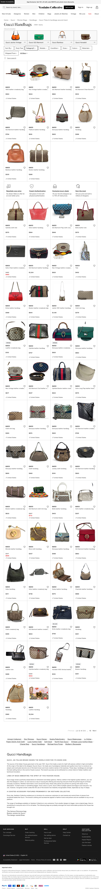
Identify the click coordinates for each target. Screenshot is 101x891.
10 (90, 731)
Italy (36, 888)
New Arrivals (6, 14)
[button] (97, 7)
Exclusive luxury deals (60, 191)
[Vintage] (78, 14)
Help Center (67, 832)
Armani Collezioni (14, 739)
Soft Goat (48, 742)
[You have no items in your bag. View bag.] (97, 7)
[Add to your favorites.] (24, 87)
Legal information (24, 860)
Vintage (73, 14)
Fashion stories (87, 845)
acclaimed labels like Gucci (16, 797)
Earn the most (81, 191)
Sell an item (69, 7)
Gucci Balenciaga (74, 739)
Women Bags (22, 20)
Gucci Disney (41, 739)
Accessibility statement (10, 860)
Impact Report (86, 840)
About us (85, 834)
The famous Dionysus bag (16, 811)
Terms (33, 860)
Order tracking (30, 832)
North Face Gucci (61, 742)
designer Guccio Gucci (34, 766)
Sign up (89, 7)
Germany (27, 888)
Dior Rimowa (29, 739)
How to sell (47, 832)
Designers (17, 14)
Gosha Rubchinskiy (57, 739)
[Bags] (52, 14)
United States (20, 888)
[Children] (46, 14)
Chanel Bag (24, 744)
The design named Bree (16, 815)
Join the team (86, 842)
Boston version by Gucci (16, 813)
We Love (82, 14)
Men (33, 14)
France (4, 888)
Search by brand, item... (14, 7)
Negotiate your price (13, 191)
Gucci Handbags (38, 744)
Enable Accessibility (7, 2)
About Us (98, 14)
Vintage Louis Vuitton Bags (81, 742)
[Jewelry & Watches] (69, 14)
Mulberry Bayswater (73, 744)
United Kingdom (11, 888)
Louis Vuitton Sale (34, 742)
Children (41, 14)
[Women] (31, 14)
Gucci (13, 20)
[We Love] (87, 14)
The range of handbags (14, 803)
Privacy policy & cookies (43, 860)
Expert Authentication (37, 191)
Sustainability (86, 837)
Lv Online (87, 739)
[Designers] (22, 14)
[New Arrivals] (12, 14)
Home (6, 20)
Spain (32, 888)
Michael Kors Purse (55, 744)
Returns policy (29, 840)
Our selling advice (50, 835)
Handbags (33, 20)
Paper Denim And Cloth (15, 742)
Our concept (7, 832)
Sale (89, 14)
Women (26, 14)
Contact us (66, 835)
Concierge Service (9, 835)
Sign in (80, 7)
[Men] (37, 14)
